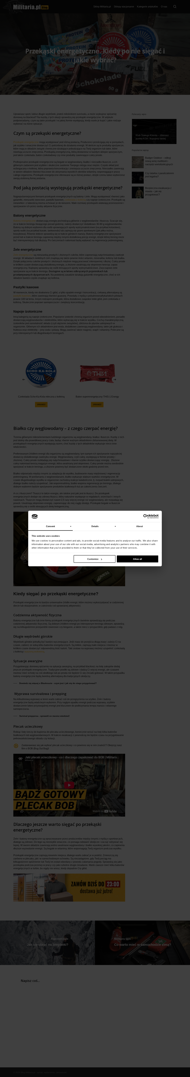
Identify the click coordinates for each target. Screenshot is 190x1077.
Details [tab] (95, 526)
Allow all (137, 559)
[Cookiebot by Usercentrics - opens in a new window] (146, 516)
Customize (92, 559)
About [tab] (139, 526)
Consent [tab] (50, 526)
